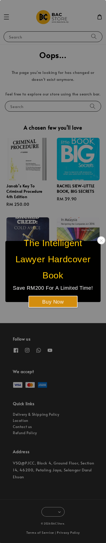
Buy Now (53, 302)
